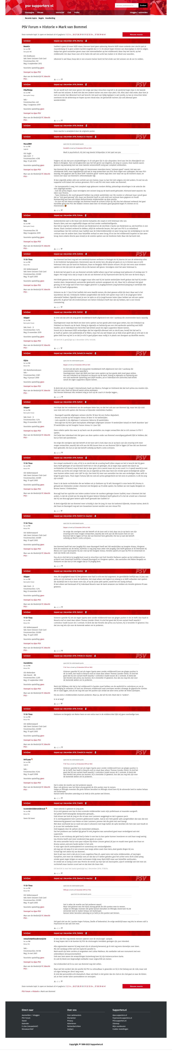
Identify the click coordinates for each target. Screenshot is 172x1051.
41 (105, 35)
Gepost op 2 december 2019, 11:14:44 (68, 215)
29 (80, 35)
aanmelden (143, 12)
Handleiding (50, 18)
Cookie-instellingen (120, 1029)
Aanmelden (26, 1015)
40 (103, 35)
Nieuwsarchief (27, 1029)
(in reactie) (87, 137)
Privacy (70, 1021)
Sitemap (116, 1024)
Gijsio (26, 360)
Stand (24, 1021)
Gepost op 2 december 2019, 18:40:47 (68, 878)
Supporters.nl (120, 1010)
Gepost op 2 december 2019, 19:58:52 (68, 933)
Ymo (25, 221)
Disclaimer (71, 1018)
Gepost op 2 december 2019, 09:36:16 (68, 84)
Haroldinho (28, 663)
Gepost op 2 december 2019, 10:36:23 (68, 137)
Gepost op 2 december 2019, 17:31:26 (68, 709)
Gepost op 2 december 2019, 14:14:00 (68, 353)
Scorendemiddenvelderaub (34, 809)
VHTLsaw (27, 760)
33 (89, 35)
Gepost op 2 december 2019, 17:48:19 (68, 803)
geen (42, 68)
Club (69, 12)
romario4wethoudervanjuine (35, 939)
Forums (50, 12)
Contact (70, 1029)
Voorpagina (29, 12)
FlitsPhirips (28, 90)
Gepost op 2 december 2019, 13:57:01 (68, 312)
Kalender (25, 1024)
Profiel (76, 12)
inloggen (133, 12)
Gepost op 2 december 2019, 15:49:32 (68, 571)
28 (78, 35)
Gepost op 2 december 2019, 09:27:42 (68, 41)
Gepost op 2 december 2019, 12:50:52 (68, 254)
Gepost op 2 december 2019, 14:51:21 (68, 402)
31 (85, 35)
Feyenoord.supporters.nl (122, 1018)
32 (87, 35)
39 (100, 35)
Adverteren (71, 1024)
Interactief (60, 12)
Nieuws (40, 12)
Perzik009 (66, 148)
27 (76, 35)
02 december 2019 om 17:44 (83, 890)
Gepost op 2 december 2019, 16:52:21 (68, 612)
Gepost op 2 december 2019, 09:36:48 (68, 126)
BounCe (27, 46)
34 (92, 35)
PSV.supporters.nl (119, 1021)
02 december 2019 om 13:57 (82, 365)
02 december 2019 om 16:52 (84, 667)
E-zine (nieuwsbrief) (30, 1026)
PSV (29, 49)
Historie (48, 27)
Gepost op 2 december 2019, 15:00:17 (68, 516)
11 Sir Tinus (28, 259)
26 (74, 35)
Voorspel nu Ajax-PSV (32, 72)
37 (95, 35)
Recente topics (31, 18)
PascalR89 (28, 144)
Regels (41, 18)
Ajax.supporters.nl (120, 1015)
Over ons (71, 1010)
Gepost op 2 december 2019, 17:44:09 (68, 752)
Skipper (27, 318)
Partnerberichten (74, 1026)
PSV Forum (30, 27)
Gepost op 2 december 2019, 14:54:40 (68, 458)
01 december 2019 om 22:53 (83, 148)
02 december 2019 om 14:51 (82, 527)
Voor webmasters (74, 1015)
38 (98, 35)
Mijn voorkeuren (119, 1026)
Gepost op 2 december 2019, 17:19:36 (68, 656)
